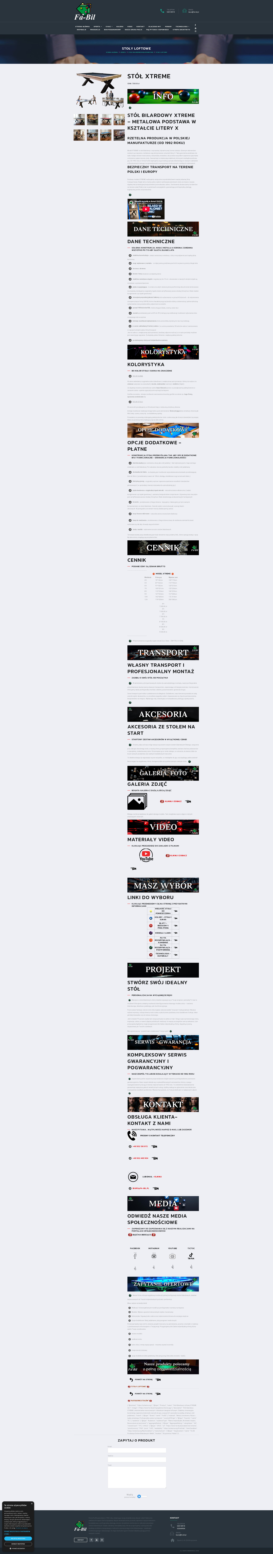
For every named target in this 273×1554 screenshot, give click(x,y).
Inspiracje (81, 30)
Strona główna (82, 26)
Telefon (110, 1456)
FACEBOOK (135, 1248)
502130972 (171, 12)
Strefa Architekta (181, 30)
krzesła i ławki (163, 932)
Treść (110, 1465)
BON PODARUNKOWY (112, 30)
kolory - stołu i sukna (163, 918)
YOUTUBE (172, 1248)
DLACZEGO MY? (155, 26)
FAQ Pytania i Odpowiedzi (157, 30)
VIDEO (129, 26)
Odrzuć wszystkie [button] (18, 1544)
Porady (168, 26)
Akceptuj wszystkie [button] (18, 1538)
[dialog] (18, 1526)
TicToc (191, 1248)
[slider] (139, 1496)
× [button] (32, 1503)
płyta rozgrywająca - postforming (163, 947)
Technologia (182, 26)
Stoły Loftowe (161, 52)
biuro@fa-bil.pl (194, 12)
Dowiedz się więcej (22, 1528)
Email (110, 1446)
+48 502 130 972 (140, 1146)
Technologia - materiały (163, 954)
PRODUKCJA (95, 30)
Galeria (119, 26)
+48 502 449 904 (141, 1158)
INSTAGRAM (153, 1248)
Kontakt (140, 26)
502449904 (181, 1528)
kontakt (81, 1540)
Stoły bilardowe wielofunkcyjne (140, 52)
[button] (18, 1532)
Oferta (97, 26)
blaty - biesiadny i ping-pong (163, 925)
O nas (108, 26)
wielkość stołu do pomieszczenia (163, 911)
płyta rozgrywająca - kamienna (163, 940)
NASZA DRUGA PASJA (133, 30)
